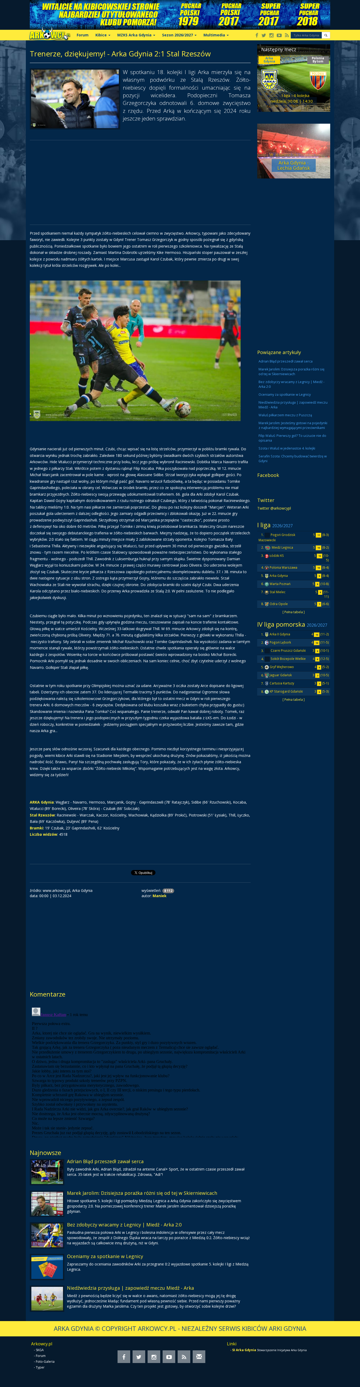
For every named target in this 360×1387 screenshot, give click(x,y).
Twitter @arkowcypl (274, 508)
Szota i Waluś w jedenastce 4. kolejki (287, 448)
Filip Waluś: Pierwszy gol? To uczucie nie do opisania (292, 438)
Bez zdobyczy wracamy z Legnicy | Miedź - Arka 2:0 (124, 1224)
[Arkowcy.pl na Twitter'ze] (264, 35)
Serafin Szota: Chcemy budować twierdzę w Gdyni (293, 458)
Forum (83, 34)
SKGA (40, 1350)
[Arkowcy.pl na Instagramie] (271, 35)
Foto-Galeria (45, 1361)
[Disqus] (140, 1071)
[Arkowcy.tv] (279, 35)
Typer (40, 1367)
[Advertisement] (140, 182)
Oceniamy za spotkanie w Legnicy (105, 1256)
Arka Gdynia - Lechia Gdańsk (293, 165)
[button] (326, 35)
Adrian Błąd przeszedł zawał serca (105, 1161)
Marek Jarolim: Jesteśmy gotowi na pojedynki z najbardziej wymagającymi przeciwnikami (293, 425)
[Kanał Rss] (286, 35)
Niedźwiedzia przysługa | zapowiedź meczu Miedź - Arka (130, 1288)
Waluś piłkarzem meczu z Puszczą (285, 415)
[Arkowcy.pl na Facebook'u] (257, 35)
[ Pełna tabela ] (294, 612)
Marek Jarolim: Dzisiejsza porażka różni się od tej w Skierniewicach (142, 1193)
